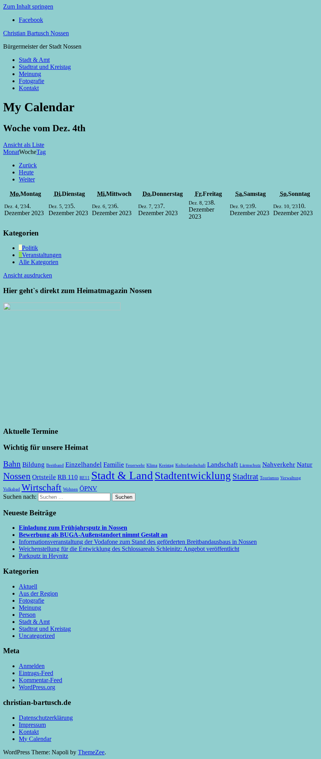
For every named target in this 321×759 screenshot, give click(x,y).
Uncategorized (37, 635)
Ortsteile (44, 477)
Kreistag (166, 465)
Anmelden (32, 666)
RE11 (84, 478)
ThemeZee (91, 752)
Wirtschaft (41, 487)
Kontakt (29, 88)
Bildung (33, 464)
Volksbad (11, 489)
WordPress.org (37, 687)
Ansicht (27, 275)
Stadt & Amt (34, 59)
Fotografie (31, 81)
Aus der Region (38, 593)
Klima (151, 465)
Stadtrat (245, 476)
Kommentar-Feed (40, 680)
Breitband (55, 465)
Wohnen (70, 489)
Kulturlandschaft (190, 465)
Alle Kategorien (38, 262)
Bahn (12, 464)
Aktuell (28, 586)
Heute (26, 172)
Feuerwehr (135, 465)
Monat (11, 152)
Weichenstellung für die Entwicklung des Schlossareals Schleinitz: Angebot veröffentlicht (129, 548)
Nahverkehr (278, 464)
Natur (304, 464)
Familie (113, 464)
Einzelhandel (83, 464)
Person (27, 614)
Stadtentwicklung (193, 476)
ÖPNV (88, 488)
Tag (41, 152)
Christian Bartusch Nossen (36, 33)
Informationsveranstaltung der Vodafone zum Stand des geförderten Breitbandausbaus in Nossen (138, 541)
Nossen (17, 476)
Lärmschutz (250, 465)
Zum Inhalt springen (28, 6)
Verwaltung (290, 478)
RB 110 (68, 477)
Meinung (30, 74)
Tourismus (269, 478)
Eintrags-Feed (36, 673)
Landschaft (222, 464)
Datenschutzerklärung (46, 717)
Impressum (32, 724)
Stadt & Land (122, 475)
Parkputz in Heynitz (43, 555)
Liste (23, 144)
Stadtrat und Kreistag (45, 66)
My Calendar (35, 738)
